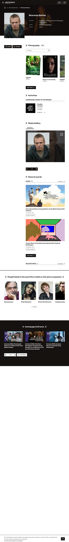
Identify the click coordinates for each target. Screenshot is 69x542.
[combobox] (38, 50)
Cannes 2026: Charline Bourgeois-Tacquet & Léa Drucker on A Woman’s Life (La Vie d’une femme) (13, 346)
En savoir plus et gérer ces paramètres (13, 540)
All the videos (22, 354)
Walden (62, 79)
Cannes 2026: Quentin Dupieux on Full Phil (54, 345)
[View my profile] (64, 2)
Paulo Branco (8, 302)
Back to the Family (49, 79)
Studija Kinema (48, 24)
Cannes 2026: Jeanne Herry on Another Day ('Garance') (32, 345)
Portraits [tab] (30, 127)
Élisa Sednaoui (26, 302)
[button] (61, 134)
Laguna (28, 77)
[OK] (63, 538)
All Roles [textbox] (29, 50)
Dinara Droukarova (44, 302)
